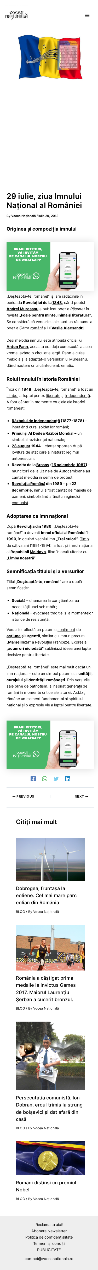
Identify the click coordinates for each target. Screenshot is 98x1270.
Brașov (42, 464)
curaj (33, 427)
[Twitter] (56, 778)
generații (74, 686)
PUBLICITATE (49, 1249)
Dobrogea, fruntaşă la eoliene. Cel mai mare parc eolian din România (46, 895)
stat (34, 452)
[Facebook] (33, 778)
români (36, 328)
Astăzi (78, 692)
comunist (20, 502)
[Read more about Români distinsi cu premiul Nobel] (50, 1158)
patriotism (38, 686)
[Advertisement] (49, 138)
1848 (57, 302)
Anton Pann (17, 346)
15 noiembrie (64, 464)
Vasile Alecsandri (67, 328)
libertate (53, 395)
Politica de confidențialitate (49, 1237)
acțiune (14, 636)
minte (50, 315)
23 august (21, 446)
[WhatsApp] (44, 778)
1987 (81, 464)
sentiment (66, 629)
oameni (18, 496)
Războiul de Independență (36, 420)
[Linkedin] (67, 778)
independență (77, 395)
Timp (84, 539)
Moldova (38, 551)
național (86, 545)
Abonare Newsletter (49, 1231)
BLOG (20, 912)
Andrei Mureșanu (22, 309)
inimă (62, 315)
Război (51, 433)
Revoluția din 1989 (34, 526)
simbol (12, 395)
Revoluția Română (28, 483)
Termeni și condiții (49, 1243)
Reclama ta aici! (49, 1224)
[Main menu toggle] (87, 15)
